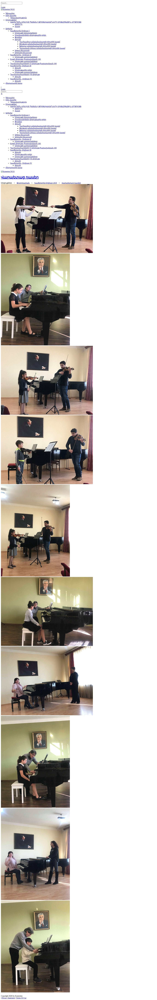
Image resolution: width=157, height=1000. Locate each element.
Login (3, 7)
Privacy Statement (8, 998)
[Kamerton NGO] (8, 9)
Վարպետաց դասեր (20, 177)
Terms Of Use (21, 998)
